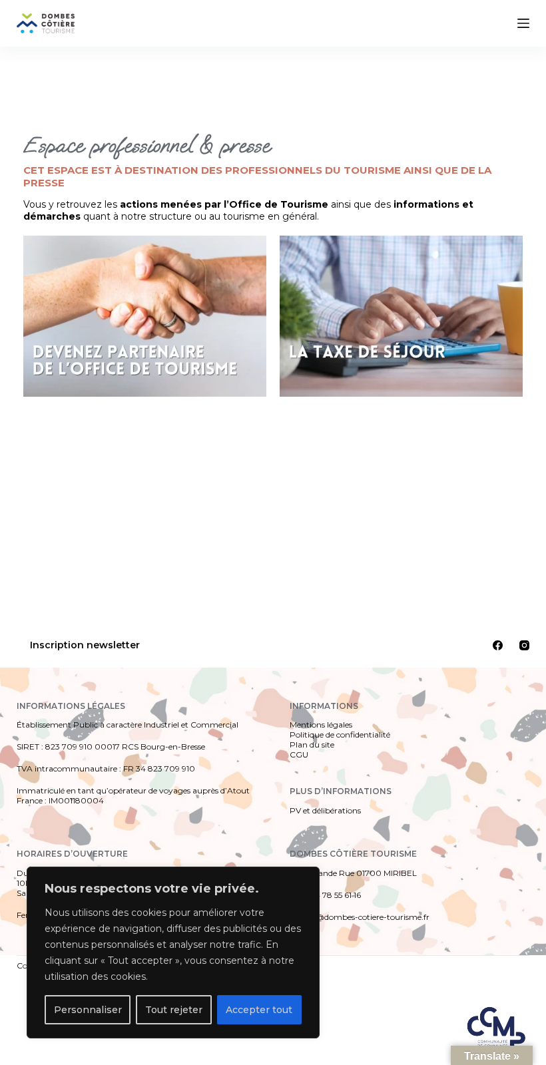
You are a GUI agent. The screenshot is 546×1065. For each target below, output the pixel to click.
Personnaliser (88, 1010)
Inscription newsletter (85, 645)
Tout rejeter (173, 1010)
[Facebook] (498, 645)
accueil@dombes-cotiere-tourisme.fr (359, 917)
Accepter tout (259, 1010)
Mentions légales (321, 725)
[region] (173, 952)
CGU (299, 754)
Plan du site (312, 744)
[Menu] (523, 23)
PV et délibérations (325, 810)
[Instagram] (524, 645)
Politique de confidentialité (340, 735)
